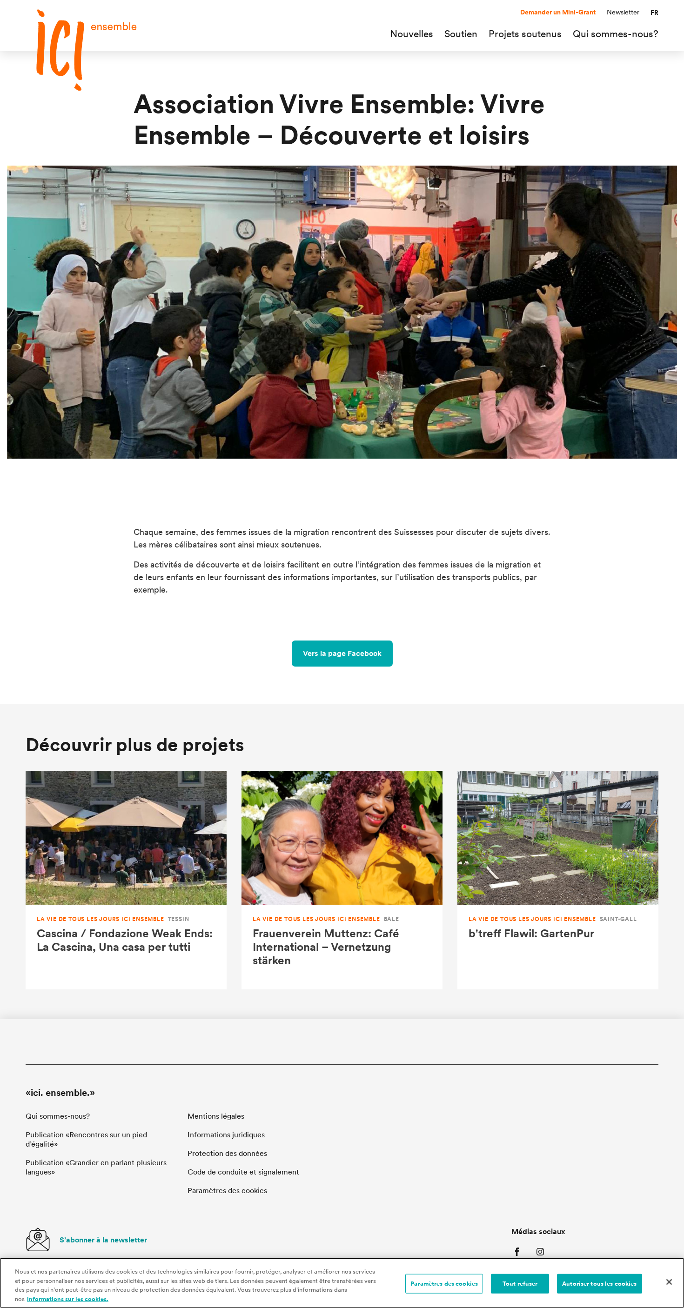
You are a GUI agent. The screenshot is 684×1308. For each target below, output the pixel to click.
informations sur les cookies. (67, 1298)
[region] (342, 1283)
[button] (654, 12)
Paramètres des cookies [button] (227, 1190)
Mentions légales (216, 1116)
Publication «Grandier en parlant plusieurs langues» (96, 1167)
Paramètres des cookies (444, 1283)
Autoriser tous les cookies (599, 1283)
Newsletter (623, 12)
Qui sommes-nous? (58, 1116)
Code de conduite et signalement (243, 1172)
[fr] (90, 50)
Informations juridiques (226, 1134)
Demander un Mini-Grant (558, 12)
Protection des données (227, 1153)
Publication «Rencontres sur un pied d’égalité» (86, 1139)
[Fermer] (669, 1282)
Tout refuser (520, 1283)
